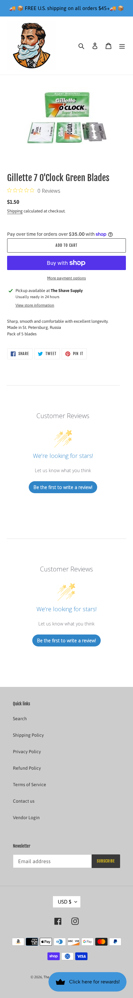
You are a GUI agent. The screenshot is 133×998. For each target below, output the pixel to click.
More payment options (66, 278)
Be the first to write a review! (63, 487)
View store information (34, 305)
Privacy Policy (27, 751)
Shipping (15, 211)
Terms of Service (29, 784)
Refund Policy (27, 768)
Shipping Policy (28, 735)
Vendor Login (26, 817)
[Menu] (122, 45)
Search (20, 718)
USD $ (64, 902)
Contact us (24, 801)
